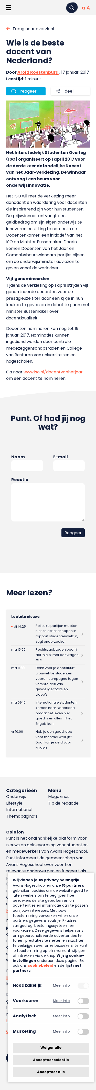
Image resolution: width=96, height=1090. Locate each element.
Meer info (61, 985)
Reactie (19, 480)
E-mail (60, 457)
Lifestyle (14, 803)
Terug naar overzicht (34, 29)
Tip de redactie (63, 803)
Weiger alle (50, 1047)
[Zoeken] (72, 8)
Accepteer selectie (51, 1060)
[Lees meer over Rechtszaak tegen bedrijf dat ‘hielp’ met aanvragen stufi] (48, 655)
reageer (28, 91)
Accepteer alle (51, 1072)
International (19, 810)
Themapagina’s (21, 816)
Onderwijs (16, 796)
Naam (18, 457)
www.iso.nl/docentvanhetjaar (53, 372)
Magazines (58, 796)
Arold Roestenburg (38, 72)
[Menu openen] (8, 7)
